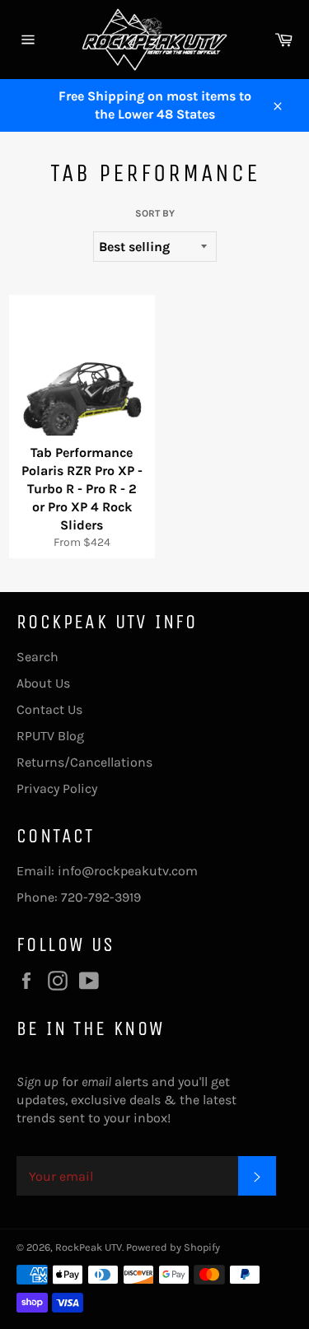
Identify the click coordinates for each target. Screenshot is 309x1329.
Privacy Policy (56, 788)
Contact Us (49, 709)
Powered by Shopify (173, 1247)
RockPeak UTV (88, 1247)
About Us (43, 683)
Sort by (155, 213)
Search (37, 656)
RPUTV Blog (50, 736)
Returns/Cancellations (84, 762)
